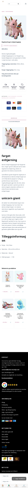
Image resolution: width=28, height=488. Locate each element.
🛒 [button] (11, 291)
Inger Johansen (13, 45)
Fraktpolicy (5, 405)
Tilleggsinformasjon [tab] (14, 121)
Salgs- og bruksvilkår (7, 412)
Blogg (3, 402)
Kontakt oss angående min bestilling (12, 375)
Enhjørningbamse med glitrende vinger (20, 286)
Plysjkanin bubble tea (8, 286)
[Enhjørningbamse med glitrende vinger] (20, 276)
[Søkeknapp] (18, 3)
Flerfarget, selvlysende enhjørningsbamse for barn (8, 315)
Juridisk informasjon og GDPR (10, 414)
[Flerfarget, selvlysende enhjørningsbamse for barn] (8, 304)
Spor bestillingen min (8, 372)
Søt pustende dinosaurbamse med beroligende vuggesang (20, 316)
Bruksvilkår (5, 437)
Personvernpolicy (7, 407)
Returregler (5, 439)
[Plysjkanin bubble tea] (8, 276)
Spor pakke (5, 434)
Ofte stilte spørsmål (7, 432)
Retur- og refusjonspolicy (9, 410)
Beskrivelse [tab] (14, 118)
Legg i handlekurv (20, 478)
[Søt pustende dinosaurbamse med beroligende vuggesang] (20, 304)
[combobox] (12, 3)
